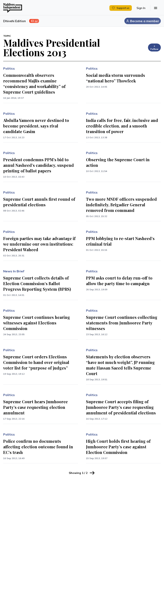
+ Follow (154, 47)
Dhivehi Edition (14, 21)
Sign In (141, 8)
